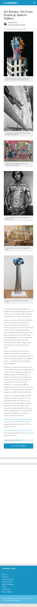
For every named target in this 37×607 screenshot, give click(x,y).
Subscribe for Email (8, 579)
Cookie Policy (6, 589)
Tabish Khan (13, 22)
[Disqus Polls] (19, 489)
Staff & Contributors (8, 584)
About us (4, 574)
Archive (4, 587)
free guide (27, 433)
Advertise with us (7, 582)
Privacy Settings (6, 592)
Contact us (5, 577)
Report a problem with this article (13, 440)
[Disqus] (18, 538)
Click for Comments (18, 446)
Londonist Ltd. (16, 600)
